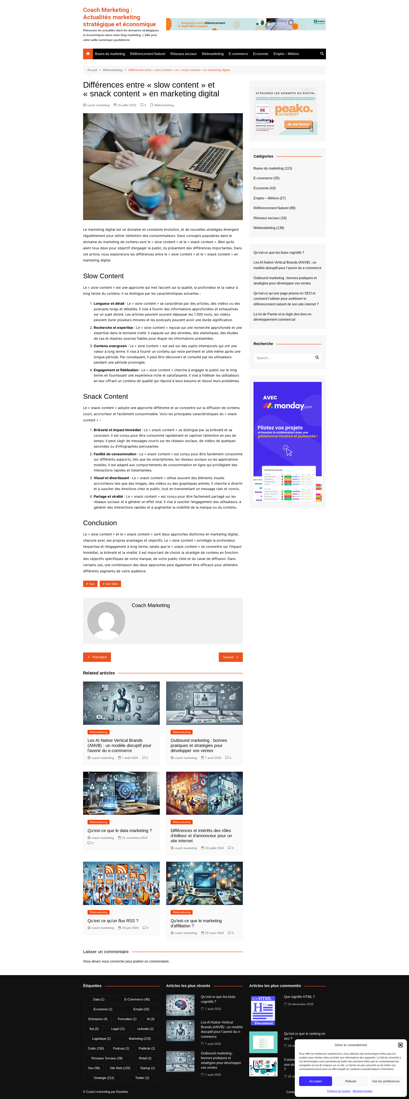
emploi (141, 1009)
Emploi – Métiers (286, 54)
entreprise (97, 1019)
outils (96, 1048)
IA (150, 1019)
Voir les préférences (386, 1081)
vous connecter (113, 961)
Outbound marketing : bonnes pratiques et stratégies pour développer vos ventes (199, 745)
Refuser (350, 1081)
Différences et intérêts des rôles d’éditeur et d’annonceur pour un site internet (201, 835)
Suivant (228, 657)
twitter (142, 1078)
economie (103, 1009)
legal (118, 1029)
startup (147, 1068)
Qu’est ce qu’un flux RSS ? (113, 920)
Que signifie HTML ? (299, 997)
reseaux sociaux (106, 1058)
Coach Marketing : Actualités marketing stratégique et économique (119, 17)
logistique (101, 1038)
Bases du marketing (110, 54)
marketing (140, 1038)
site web (112, 584)
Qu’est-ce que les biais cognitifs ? (278, 252)
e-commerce (137, 999)
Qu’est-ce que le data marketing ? (120, 830)
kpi (94, 1029)
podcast (121, 1048)
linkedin (145, 1029)
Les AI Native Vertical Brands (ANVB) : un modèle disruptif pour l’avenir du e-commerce (119, 745)
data (98, 999)
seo (91, 584)
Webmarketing (213, 54)
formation (127, 1019)
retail (145, 1058)
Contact (291, 1092)
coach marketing (98, 105)
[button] (400, 1045)
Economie (260, 54)
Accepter (315, 1081)
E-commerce (238, 54)
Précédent (99, 657)
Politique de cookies (339, 1091)
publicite (147, 1048)
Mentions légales (363, 1091)
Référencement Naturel (147, 54)
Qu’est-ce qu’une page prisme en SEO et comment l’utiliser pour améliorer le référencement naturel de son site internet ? (286, 298)
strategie (104, 1078)
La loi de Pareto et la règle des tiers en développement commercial (282, 317)
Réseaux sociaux (183, 54)
